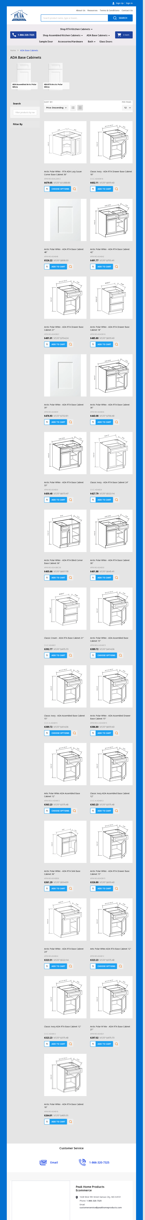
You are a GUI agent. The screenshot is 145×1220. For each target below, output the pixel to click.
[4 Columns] (80, 107)
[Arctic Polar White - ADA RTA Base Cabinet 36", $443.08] (111, 368)
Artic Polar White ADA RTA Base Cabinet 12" (110, 941)
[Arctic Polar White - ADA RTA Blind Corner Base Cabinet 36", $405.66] (65, 524)
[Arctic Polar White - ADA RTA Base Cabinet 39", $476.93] (65, 368)
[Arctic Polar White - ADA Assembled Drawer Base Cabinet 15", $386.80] (111, 679)
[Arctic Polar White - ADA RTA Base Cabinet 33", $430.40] (65, 446)
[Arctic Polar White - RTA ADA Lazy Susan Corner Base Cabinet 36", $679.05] (65, 135)
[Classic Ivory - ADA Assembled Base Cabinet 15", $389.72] (65, 679)
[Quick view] (74, 182)
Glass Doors (105, 41)
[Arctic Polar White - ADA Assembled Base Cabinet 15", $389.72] (111, 601)
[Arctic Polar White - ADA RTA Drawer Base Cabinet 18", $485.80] (111, 290)
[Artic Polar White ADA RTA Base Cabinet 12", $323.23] (111, 912)
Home (13, 50)
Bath (90, 41)
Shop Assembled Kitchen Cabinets (61, 35)
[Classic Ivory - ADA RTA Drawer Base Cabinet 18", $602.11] (111, 135)
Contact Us (127, 10)
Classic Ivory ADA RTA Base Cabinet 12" (62, 1019)
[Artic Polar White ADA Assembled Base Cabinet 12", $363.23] (65, 757)
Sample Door (46, 41)
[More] (91, 29)
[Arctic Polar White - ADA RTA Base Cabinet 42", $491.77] (111, 213)
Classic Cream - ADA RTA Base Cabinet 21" (64, 630)
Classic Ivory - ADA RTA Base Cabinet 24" (109, 475)
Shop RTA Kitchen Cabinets (75, 29)
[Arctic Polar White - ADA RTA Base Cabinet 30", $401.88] (111, 524)
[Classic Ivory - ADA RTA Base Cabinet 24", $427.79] (111, 446)
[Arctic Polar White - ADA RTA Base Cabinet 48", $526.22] (65, 213)
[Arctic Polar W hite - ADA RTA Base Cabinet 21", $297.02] (111, 990)
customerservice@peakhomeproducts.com (101, 1193)
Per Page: (127, 102)
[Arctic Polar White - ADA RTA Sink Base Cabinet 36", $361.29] (65, 835)
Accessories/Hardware (70, 41)
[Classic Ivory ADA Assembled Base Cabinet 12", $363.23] (111, 757)
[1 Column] (73, 107)
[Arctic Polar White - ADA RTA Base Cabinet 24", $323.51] (65, 912)
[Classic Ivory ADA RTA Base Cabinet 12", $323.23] (65, 990)
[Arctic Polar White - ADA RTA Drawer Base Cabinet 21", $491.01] (65, 290)
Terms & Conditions (109, 10)
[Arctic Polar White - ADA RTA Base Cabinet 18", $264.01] (65, 1068)
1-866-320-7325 (94, 1186)
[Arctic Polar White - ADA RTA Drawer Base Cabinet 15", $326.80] (111, 835)
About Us (80, 10)
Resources (92, 10)
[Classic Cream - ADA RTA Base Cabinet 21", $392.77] (65, 601)
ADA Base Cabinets (97, 35)
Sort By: (48, 102)
